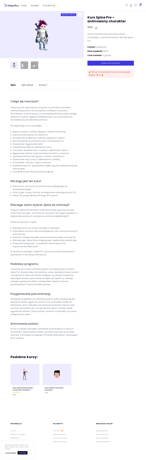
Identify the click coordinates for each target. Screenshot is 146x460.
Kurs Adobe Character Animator (54, 389)
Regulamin (14, 438)
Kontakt (35, 5)
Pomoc (13, 431)
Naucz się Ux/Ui (102, 434)
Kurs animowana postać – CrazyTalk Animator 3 (23, 389)
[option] (25, 381)
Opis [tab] (13, 84)
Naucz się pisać (102, 438)
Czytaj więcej (10, 453)
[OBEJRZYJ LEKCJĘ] (80, 15)
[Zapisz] (96, 27)
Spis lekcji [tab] (27, 84)
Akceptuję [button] (22, 453)
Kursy (24, 5)
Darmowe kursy (59, 434)
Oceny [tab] (43, 84)
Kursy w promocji (60, 438)
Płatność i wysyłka (17, 434)
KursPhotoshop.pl (103, 441)
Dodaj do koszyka (110, 63)
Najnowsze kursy (60, 441)
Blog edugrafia (102, 431)
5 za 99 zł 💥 (49, 5)
